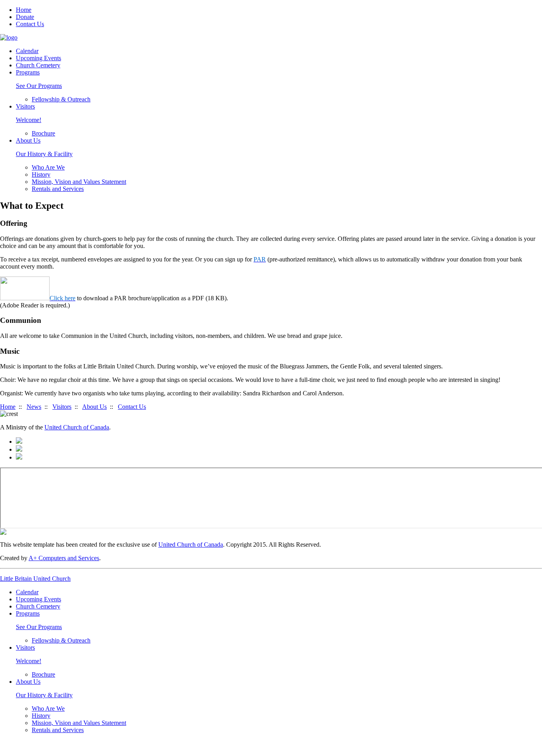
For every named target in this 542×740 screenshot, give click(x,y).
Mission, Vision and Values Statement (79, 181)
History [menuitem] (41, 715)
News (34, 406)
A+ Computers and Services (64, 558)
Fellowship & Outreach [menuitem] (61, 640)
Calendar (27, 51)
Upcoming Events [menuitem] (38, 599)
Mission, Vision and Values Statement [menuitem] (79, 722)
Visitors (61, 406)
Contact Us (30, 24)
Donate (25, 16)
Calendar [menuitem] (27, 592)
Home (23, 9)
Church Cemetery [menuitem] (38, 606)
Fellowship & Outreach (61, 99)
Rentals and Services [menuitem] (58, 730)
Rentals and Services (58, 188)
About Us (94, 406)
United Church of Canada (76, 427)
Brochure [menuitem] (43, 674)
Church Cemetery (38, 65)
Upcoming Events (38, 58)
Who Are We (48, 167)
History (41, 174)
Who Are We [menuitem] (48, 708)
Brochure (43, 133)
